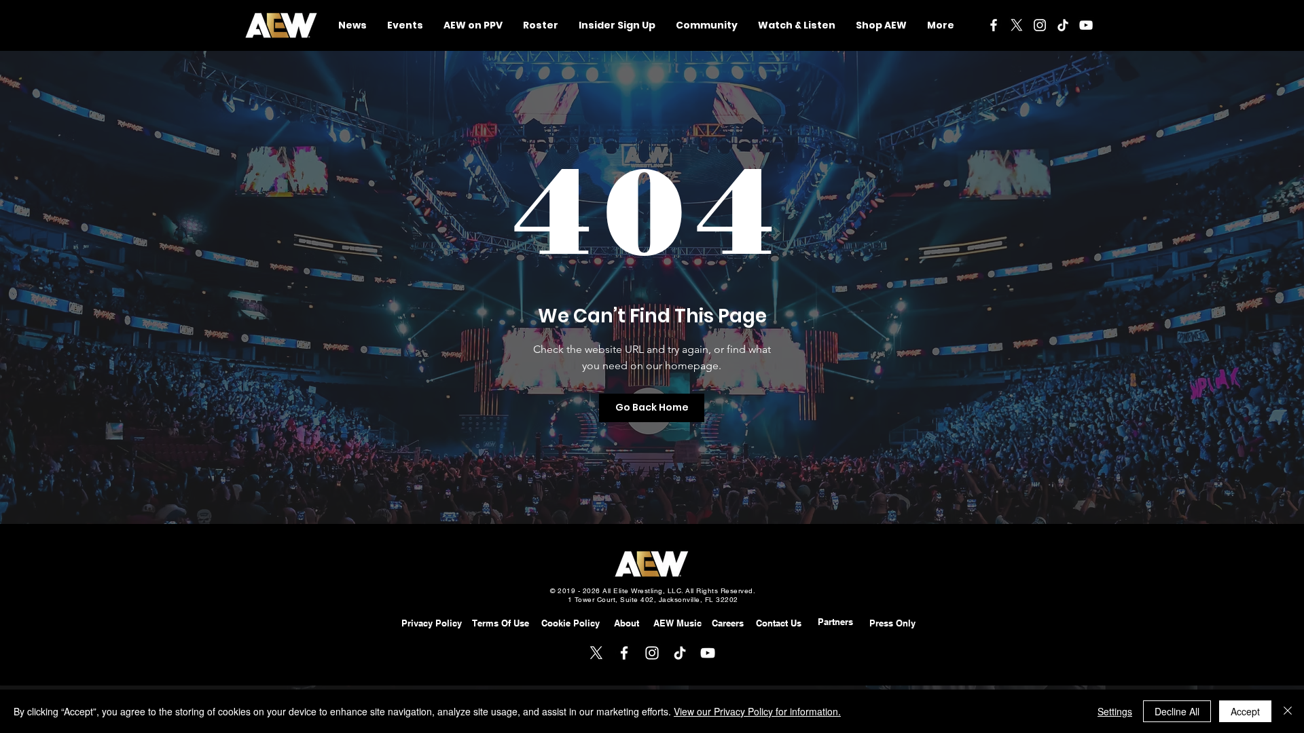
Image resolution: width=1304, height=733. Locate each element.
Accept (1245, 711)
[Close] (1288, 711)
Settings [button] (1115, 711)
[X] (1017, 25)
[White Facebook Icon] (993, 25)
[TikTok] (1063, 25)
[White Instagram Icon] (1040, 25)
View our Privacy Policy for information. (757, 711)
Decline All (1177, 711)
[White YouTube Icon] (1086, 25)
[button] (707, 25)
